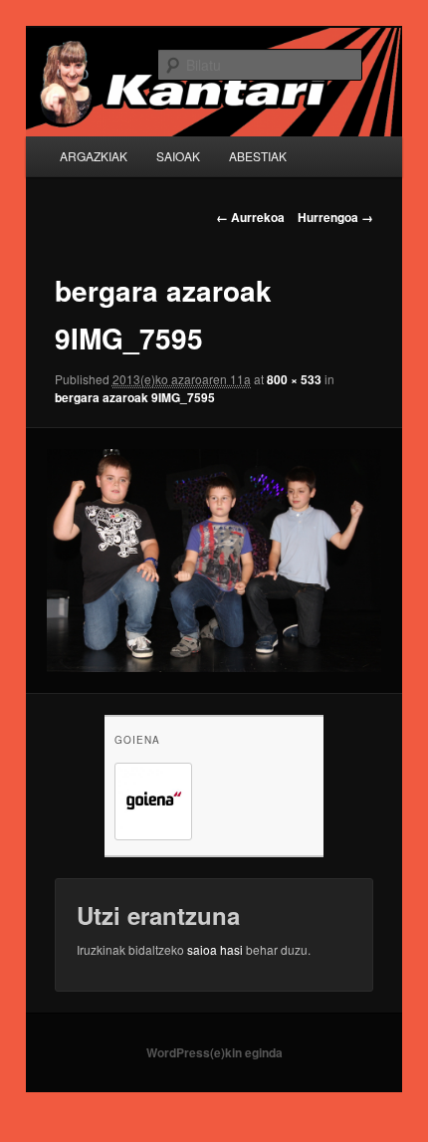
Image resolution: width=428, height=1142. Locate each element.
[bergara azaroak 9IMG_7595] (213, 560)
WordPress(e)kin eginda (214, 1052)
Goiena (137, 740)
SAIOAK (178, 155)
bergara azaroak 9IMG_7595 (135, 397)
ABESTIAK (258, 155)
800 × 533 (294, 379)
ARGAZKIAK (93, 155)
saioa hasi (215, 949)
